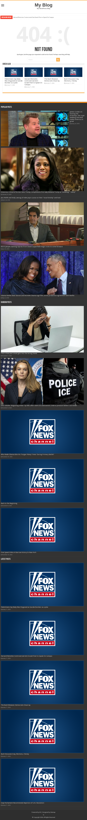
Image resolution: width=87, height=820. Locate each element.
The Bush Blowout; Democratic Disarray (25, 17)
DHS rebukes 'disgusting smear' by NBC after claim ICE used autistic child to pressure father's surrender (39, 405)
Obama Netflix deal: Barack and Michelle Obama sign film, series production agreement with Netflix (37, 295)
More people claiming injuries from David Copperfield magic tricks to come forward (31, 247)
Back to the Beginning (9, 503)
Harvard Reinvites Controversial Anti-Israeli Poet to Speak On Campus (33, 82)
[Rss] (43, 815)
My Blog (43, 5)
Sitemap (52, 812)
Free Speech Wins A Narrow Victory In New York (18, 552)
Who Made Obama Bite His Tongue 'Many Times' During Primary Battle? (27, 454)
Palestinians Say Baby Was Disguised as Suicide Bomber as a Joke (13, 81)
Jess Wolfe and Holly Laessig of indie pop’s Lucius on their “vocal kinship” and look (30, 198)
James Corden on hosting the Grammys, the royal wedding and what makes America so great (77, 116)
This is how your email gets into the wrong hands (19, 353)
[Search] (58, 59)
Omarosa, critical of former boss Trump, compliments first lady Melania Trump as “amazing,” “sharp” (38, 192)
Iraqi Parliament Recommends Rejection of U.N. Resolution (22, 803)
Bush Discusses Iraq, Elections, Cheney (71, 80)
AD (40, 812)
